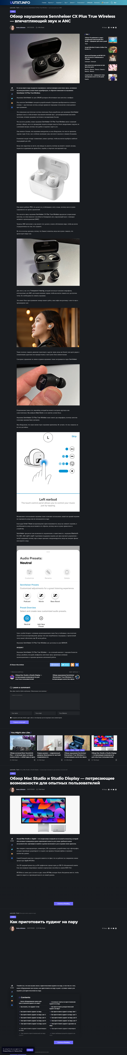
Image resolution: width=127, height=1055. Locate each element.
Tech (12, 11)
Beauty (87, 69)
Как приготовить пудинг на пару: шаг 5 (64, 1017)
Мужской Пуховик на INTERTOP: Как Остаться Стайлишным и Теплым (95, 57)
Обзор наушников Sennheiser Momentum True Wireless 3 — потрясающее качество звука (75, 755)
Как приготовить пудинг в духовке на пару (62, 1024)
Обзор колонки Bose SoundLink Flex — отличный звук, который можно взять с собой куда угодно (22, 755)
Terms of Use (18, 1051)
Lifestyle (87, 61)
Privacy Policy (7, 1051)
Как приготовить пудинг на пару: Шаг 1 (63, 1011)
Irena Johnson (20, 27)
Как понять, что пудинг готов (30, 1007)
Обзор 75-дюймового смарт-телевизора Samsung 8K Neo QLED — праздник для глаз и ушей (96, 39)
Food (13, 917)
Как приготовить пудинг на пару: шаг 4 (33, 1017)
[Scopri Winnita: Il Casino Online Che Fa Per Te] (112, 49)
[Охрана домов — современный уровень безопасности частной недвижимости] (50, 743)
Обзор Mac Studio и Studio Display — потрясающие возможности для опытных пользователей (104, 755)
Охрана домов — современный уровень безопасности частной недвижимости (48, 755)
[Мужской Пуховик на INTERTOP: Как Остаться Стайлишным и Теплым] (112, 58)
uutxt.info (20, 3)
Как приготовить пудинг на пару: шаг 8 (33, 1024)
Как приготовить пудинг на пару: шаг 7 (64, 1020)
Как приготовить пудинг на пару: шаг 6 (33, 1020)
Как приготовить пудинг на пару (31, 1011)
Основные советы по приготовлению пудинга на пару (62, 1003)
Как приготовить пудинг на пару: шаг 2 (33, 1014)
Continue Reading (63, 904)
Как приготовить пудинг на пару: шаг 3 (63, 1014)
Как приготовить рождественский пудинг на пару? (61, 1007)
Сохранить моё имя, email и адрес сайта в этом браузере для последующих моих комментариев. (37, 717)
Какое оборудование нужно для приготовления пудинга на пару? (30, 1002)
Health (87, 79)
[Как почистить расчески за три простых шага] (112, 67)
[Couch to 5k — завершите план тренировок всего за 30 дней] (112, 77)
